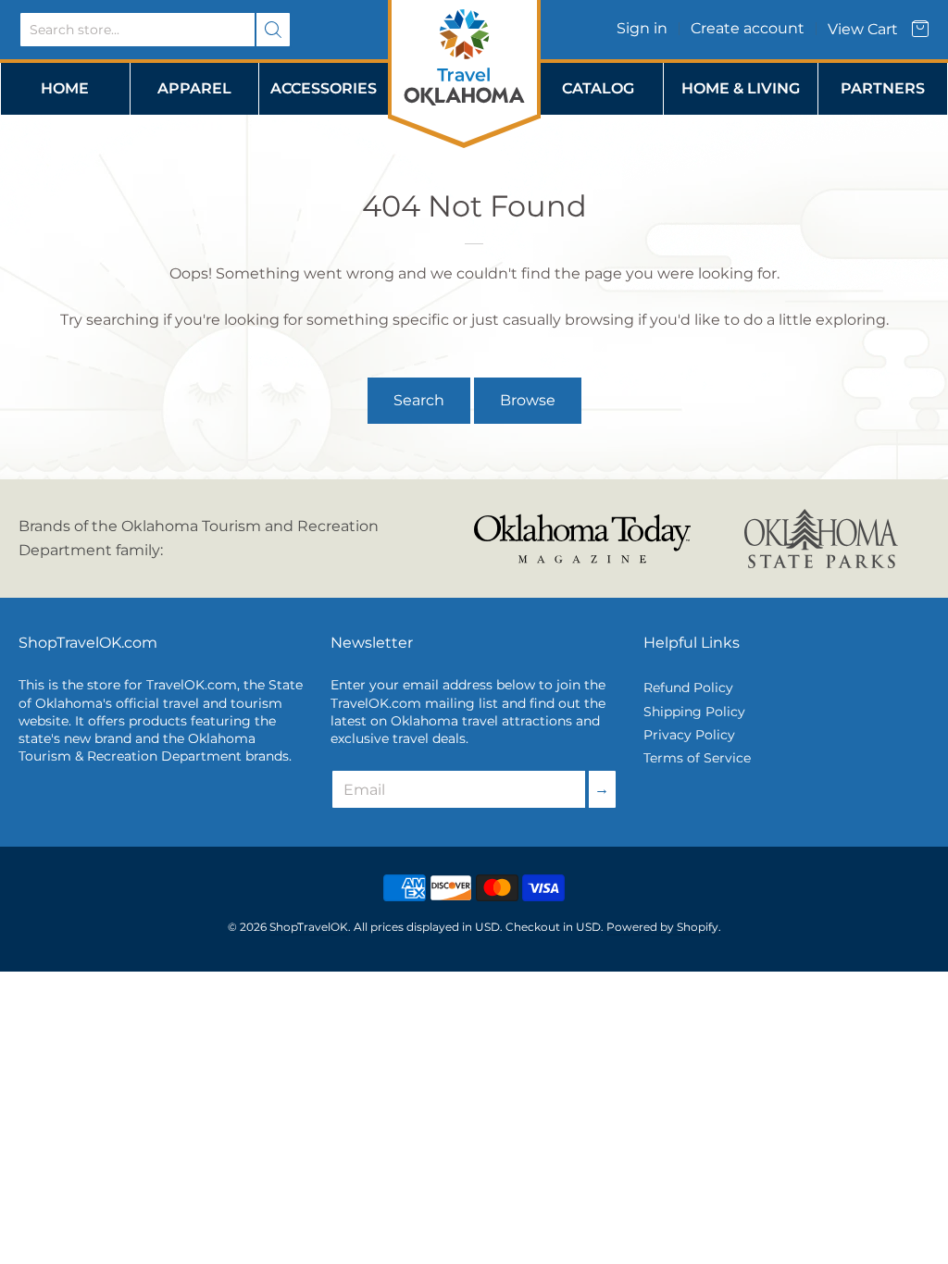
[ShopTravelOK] (464, 59)
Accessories (323, 88)
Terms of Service (697, 758)
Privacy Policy (689, 734)
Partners (883, 88)
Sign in (642, 28)
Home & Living (740, 88)
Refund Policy (688, 687)
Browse (527, 400)
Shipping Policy (694, 711)
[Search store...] (273, 29)
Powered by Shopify (662, 927)
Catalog (598, 88)
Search (418, 400)
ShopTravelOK (308, 927)
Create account (748, 28)
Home (65, 88)
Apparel (194, 88)
